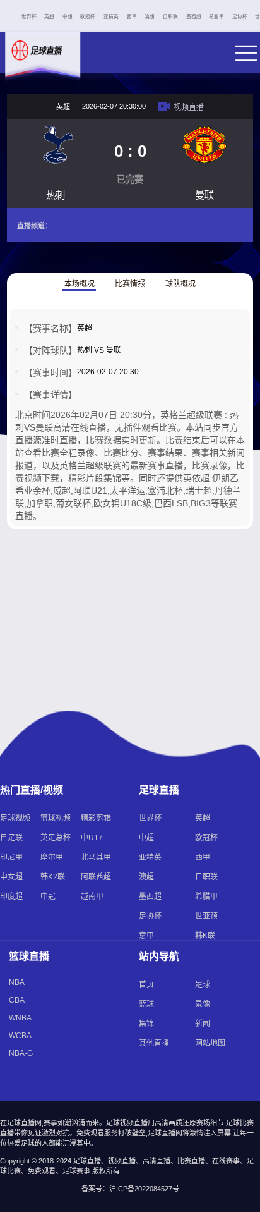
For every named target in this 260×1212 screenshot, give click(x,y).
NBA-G (21, 1053)
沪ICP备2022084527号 (144, 1188)
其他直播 (154, 1043)
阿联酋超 (96, 876)
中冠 (48, 896)
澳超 (150, 17)
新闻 (202, 1023)
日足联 (11, 837)
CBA (17, 1000)
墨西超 (193, 17)
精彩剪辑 (96, 818)
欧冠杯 (87, 17)
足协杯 (239, 17)
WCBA (20, 1035)
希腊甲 (216, 17)
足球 (202, 984)
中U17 (92, 837)
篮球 (146, 1004)
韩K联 (205, 935)
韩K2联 (52, 876)
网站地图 (210, 1043)
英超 (49, 17)
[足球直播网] (41, 61)
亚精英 (111, 17)
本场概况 (79, 283)
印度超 (11, 896)
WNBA (20, 1017)
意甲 (146, 935)
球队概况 (180, 283)
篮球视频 (55, 818)
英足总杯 (55, 837)
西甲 (132, 17)
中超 (67, 17)
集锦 (146, 1023)
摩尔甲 (51, 857)
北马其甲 (96, 857)
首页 (146, 984)
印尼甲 (11, 857)
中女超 (11, 876)
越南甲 (92, 896)
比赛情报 (130, 283)
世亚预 (206, 916)
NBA (17, 982)
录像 (202, 1004)
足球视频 (15, 818)
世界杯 (29, 17)
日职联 (170, 17)
